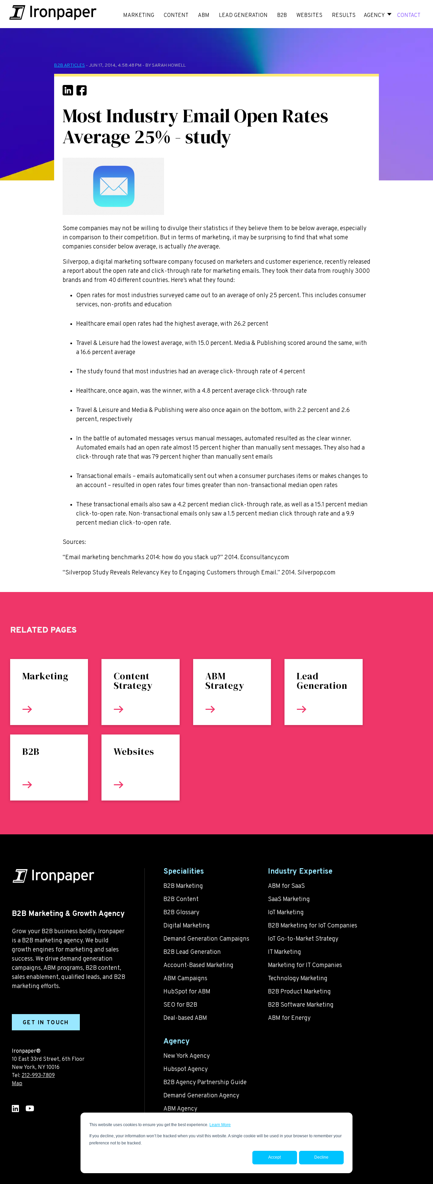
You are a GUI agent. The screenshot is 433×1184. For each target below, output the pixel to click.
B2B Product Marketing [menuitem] (299, 992)
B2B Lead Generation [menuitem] (192, 952)
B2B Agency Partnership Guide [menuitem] (205, 1083)
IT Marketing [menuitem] (284, 952)
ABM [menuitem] (203, 15)
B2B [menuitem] (282, 15)
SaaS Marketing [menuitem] (289, 899)
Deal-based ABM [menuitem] (185, 1018)
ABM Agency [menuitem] (180, 1109)
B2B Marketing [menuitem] (183, 886)
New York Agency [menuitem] (186, 1056)
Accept (274, 1157)
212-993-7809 (38, 1075)
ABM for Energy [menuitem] (289, 1018)
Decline (321, 1157)
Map (17, 1083)
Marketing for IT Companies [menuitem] (305, 965)
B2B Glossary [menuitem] (181, 913)
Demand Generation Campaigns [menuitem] (206, 939)
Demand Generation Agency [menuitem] (201, 1096)
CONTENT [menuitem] (176, 15)
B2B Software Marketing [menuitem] (301, 1005)
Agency (374, 15)
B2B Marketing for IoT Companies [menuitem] (312, 926)
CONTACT (408, 15)
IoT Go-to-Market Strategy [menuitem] (303, 939)
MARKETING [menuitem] (138, 15)
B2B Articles (69, 65)
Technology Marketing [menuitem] (297, 979)
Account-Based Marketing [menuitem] (198, 965)
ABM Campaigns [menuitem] (185, 979)
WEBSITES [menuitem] (309, 15)
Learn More (220, 1124)
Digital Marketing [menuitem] (186, 926)
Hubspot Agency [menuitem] (185, 1069)
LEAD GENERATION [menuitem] (243, 15)
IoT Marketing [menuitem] (286, 913)
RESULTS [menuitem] (344, 15)
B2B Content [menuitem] (181, 899)
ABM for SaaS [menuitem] (286, 886)
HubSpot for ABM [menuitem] (186, 992)
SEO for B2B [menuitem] (180, 1005)
